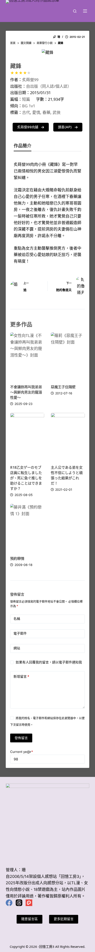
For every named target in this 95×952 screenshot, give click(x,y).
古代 (26, 112)
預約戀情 (17, 558)
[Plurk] (29, 902)
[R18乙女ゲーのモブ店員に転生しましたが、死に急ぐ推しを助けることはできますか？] (27, 436)
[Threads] (19, 902)
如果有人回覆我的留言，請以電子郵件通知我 (49, 662)
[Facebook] (9, 902)
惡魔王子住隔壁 (63, 386)
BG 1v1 (28, 105)
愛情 (36, 112)
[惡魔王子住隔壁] (68, 356)
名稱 (16, 619)
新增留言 (21, 676)
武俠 (57, 112)
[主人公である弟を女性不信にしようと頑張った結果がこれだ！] (68, 436)
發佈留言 (21, 738)
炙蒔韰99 (30, 79)
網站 (16, 648)
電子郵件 (20, 633)
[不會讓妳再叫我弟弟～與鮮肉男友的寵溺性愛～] (27, 356)
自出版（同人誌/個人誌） (48, 86)
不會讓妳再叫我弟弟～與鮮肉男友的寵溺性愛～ (26, 392)
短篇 (26, 99)
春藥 (46, 112)
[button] (31, 127)
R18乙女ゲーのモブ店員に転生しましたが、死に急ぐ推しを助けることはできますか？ (26, 478)
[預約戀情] (27, 527)
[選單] (85, 11)
